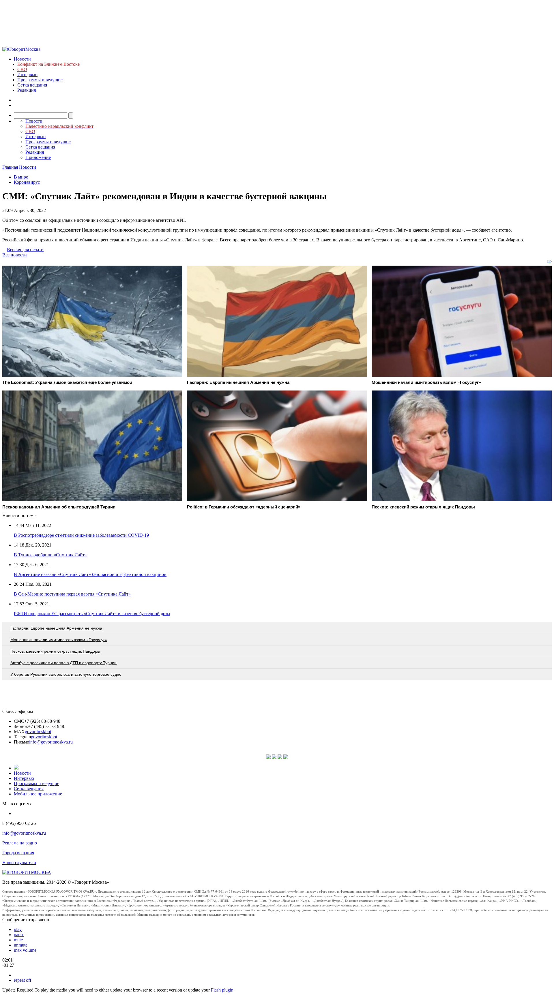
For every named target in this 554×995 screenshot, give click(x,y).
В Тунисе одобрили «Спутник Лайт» (50, 554)
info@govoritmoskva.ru (51, 741)
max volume (25, 950)
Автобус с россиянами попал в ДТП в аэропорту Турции (63, 662)
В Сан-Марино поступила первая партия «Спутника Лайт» (72, 594)
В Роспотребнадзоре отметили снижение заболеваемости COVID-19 (81, 535)
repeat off (22, 980)
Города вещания (18, 852)
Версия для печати (25, 249)
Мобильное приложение (38, 793)
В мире (21, 176)
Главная (10, 167)
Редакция (26, 90)
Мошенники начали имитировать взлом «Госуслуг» (58, 639)
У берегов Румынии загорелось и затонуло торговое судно (65, 674)
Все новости (14, 254)
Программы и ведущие (40, 79)
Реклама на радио (19, 842)
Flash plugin (222, 990)
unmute (20, 945)
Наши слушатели (19, 862)
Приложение (38, 157)
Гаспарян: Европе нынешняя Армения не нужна (56, 628)
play (18, 929)
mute (18, 939)
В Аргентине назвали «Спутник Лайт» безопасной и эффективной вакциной (90, 574)
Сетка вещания (32, 84)
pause (19, 934)
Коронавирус (27, 182)
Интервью (27, 74)
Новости (22, 59)
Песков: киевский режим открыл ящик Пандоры (55, 651)
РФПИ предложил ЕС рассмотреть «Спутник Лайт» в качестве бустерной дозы (92, 613)
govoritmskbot (38, 731)
